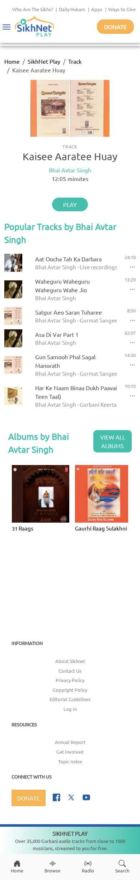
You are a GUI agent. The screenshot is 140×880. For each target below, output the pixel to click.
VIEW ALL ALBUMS (112, 441)
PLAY (70, 204)
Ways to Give (122, 9)
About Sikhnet (70, 661)
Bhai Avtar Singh (70, 169)
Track (74, 61)
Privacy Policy (70, 680)
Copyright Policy (70, 690)
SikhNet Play (44, 61)
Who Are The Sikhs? (32, 9)
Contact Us (70, 671)
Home (12, 61)
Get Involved (70, 752)
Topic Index (70, 761)
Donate (115, 26)
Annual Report (70, 742)
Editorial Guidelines (70, 699)
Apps (96, 9)
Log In (70, 709)
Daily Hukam (72, 9)
